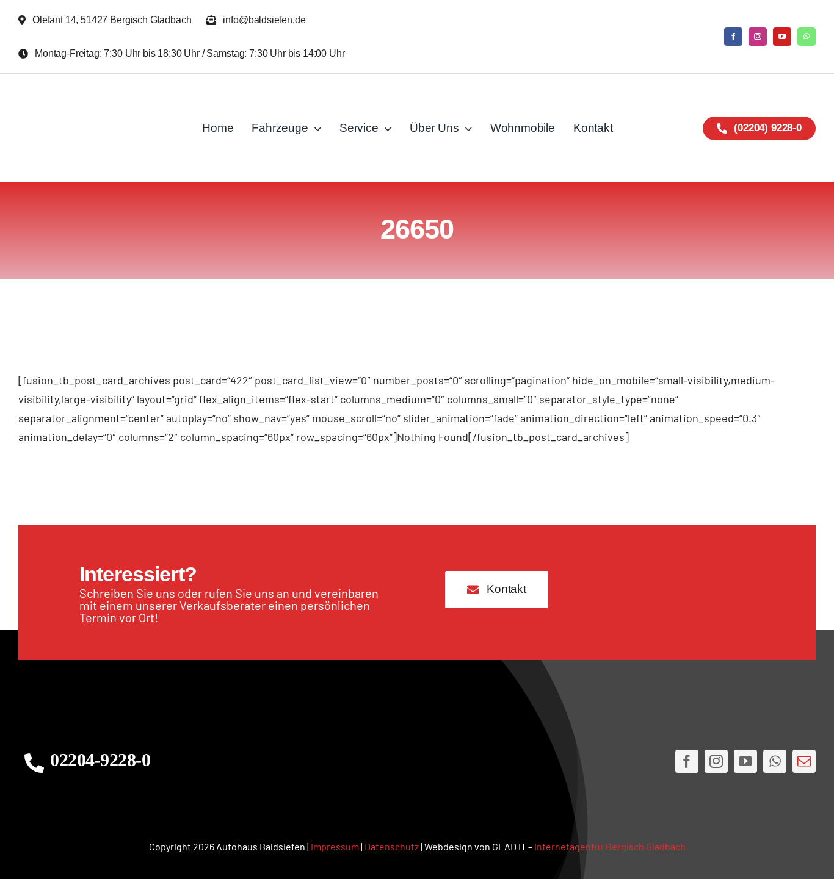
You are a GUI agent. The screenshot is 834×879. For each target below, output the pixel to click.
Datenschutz (391, 846)
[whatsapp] (806, 36)
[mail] (804, 761)
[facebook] (733, 36)
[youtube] (782, 36)
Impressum (335, 846)
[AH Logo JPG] (98, 128)
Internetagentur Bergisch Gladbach (610, 846)
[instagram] (758, 36)
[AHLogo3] (417, 761)
